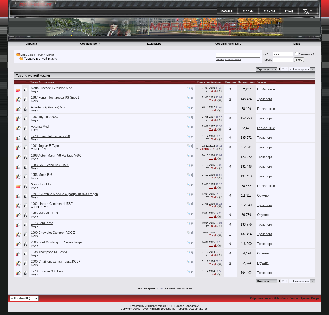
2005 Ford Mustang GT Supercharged (57, 242)
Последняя (301, 69)
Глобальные (266, 89)
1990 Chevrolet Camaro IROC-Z (53, 232)
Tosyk (34, 91)
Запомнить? (306, 54)
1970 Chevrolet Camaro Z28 (50, 136)
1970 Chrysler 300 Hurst (48, 271)
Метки (50, 54)
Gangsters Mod (41, 184)
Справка (31, 43)
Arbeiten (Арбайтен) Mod (48, 107)
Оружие (263, 195)
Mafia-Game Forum (31, 54)
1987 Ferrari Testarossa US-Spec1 (55, 97)
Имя (265, 53)
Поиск (296, 43)
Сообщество (88, 43)
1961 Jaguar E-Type (45, 146)
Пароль (267, 59)
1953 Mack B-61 (42, 175)
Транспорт (264, 99)
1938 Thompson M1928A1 (49, 252)
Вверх (315, 298)
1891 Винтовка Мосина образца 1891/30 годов (64, 194)
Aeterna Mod (40, 126)
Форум (248, 11)
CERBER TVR (39, 149)
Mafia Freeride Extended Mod (51, 88)
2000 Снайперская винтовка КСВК (55, 261)
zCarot (193, 308)
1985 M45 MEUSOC (45, 213)
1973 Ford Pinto (42, 223)
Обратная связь (260, 298)
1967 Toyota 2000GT (45, 117)
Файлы (269, 11)
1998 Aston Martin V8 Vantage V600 (56, 155)
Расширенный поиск (228, 59)
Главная (226, 11)
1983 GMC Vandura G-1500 (50, 165)
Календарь (154, 43)
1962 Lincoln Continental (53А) (52, 203)
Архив (304, 298)
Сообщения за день (228, 43)
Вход (289, 11)
